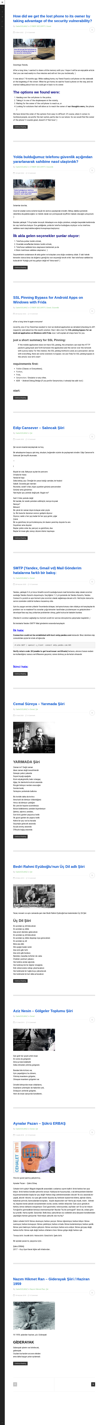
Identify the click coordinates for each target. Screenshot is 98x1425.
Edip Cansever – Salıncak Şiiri (38, 428)
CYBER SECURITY (37, 26)
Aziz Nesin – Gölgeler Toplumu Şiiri (43, 1011)
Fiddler (19, 369)
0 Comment (31, 32)
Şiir (31, 433)
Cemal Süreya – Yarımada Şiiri (39, 704)
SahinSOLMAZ (22, 26)
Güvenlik (49, 167)
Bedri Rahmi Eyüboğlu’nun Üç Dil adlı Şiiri (49, 867)
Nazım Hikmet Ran (37, 1289)
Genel (48, 26)
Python (19, 372)
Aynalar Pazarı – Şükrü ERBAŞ (39, 1123)
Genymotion (21, 378)
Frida (18, 375)
